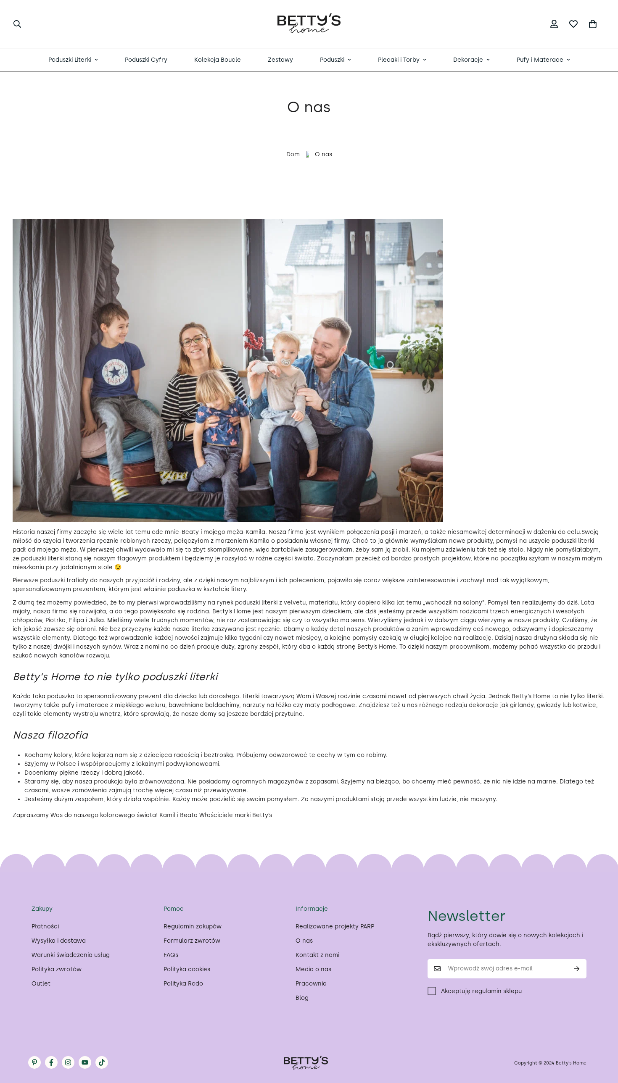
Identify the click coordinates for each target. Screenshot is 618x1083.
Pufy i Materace (540, 59)
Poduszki (332, 59)
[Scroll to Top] (601, 1037)
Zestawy (280, 59)
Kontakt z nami (317, 955)
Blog (302, 998)
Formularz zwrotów (192, 940)
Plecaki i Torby (399, 59)
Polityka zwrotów (57, 969)
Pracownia (311, 983)
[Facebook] (51, 1062)
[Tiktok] (101, 1062)
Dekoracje (468, 59)
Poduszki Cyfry (146, 59)
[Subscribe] (577, 968)
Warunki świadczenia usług (71, 955)
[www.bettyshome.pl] (309, 24)
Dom (293, 154)
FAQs (171, 955)
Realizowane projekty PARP (335, 926)
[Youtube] (85, 1062)
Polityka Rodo (183, 983)
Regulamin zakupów (193, 926)
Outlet (41, 983)
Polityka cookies (187, 969)
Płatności (45, 926)
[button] (592, 24)
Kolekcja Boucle (217, 59)
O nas (304, 940)
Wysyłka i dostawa (59, 940)
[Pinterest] (34, 1062)
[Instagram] (68, 1062)
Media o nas (313, 969)
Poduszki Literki (69, 59)
